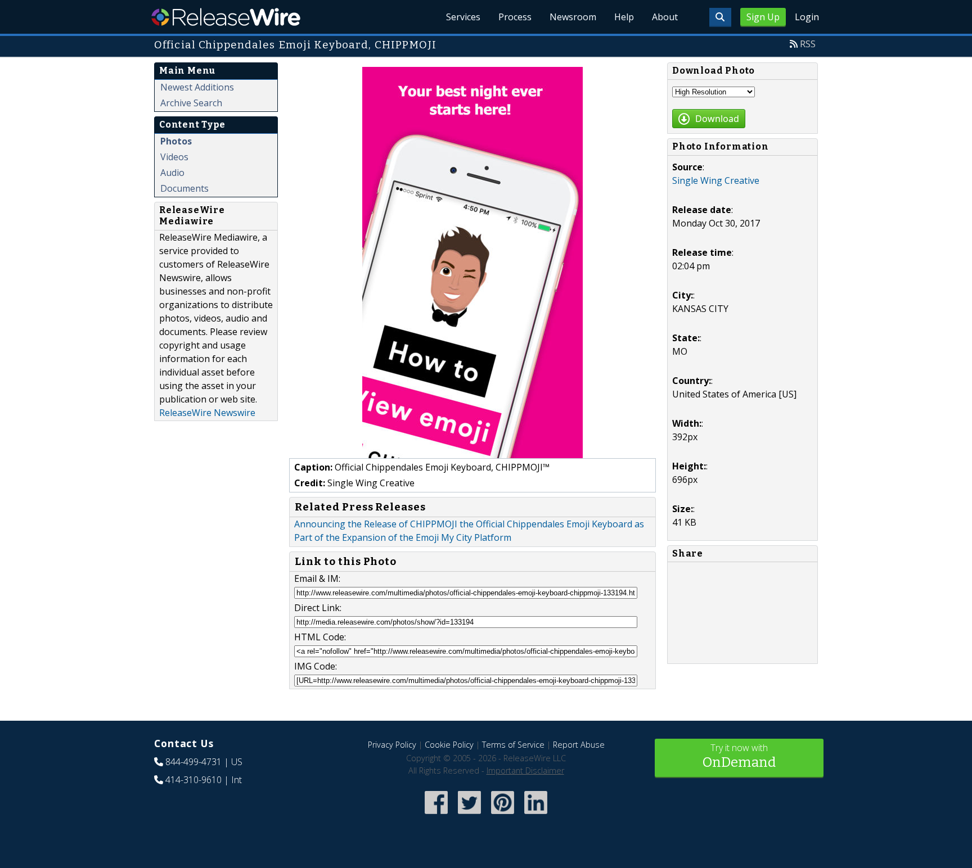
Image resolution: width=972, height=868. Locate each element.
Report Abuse (579, 744)
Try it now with (739, 756)
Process (515, 17)
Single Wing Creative (715, 180)
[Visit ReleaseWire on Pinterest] (502, 815)
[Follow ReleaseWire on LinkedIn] (535, 815)
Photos (176, 141)
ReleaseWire (225, 17)
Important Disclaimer (525, 770)
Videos (174, 157)
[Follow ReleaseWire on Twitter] (469, 815)
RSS (808, 44)
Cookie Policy (449, 744)
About (665, 17)
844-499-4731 (193, 762)
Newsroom (573, 17)
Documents (184, 188)
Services (463, 17)
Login (807, 17)
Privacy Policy (392, 744)
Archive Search (191, 103)
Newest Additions (197, 87)
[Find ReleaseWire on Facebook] (436, 815)
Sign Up (763, 17)
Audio (172, 172)
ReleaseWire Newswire (207, 412)
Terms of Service (513, 744)
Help (624, 17)
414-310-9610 (193, 780)
